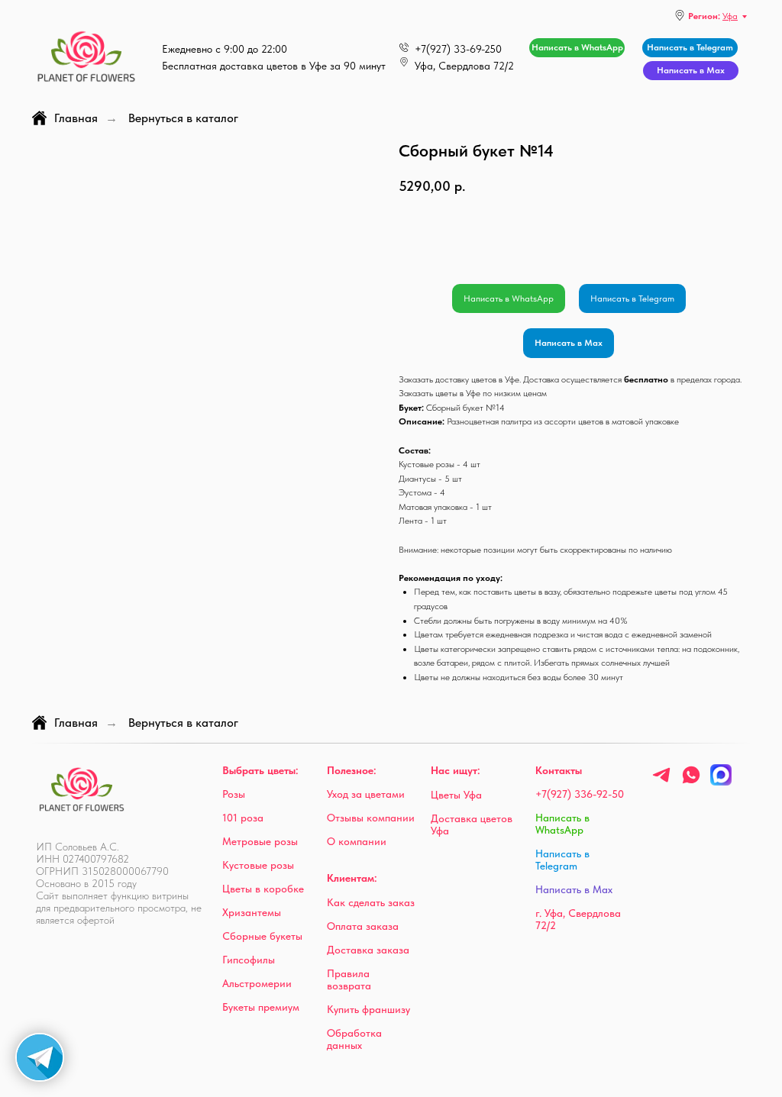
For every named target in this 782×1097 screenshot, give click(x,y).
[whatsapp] (691, 781)
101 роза (242, 817)
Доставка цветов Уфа (471, 824)
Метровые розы (260, 841)
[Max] (721, 781)
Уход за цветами (366, 794)
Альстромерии (257, 983)
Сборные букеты (262, 936)
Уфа (730, 16)
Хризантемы (251, 912)
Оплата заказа (363, 926)
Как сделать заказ (371, 902)
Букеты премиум (260, 1007)
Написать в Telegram (632, 298)
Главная (76, 118)
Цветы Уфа (456, 795)
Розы (233, 794)
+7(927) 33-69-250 (458, 49)
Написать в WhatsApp (509, 298)
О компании (356, 841)
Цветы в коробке (263, 888)
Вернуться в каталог (183, 118)
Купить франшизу (368, 1009)
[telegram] (661, 781)
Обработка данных (354, 1039)
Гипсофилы (248, 959)
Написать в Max (569, 342)
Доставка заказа (368, 950)
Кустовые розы (258, 865)
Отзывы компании (371, 817)
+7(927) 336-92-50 (579, 794)
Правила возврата (349, 979)
